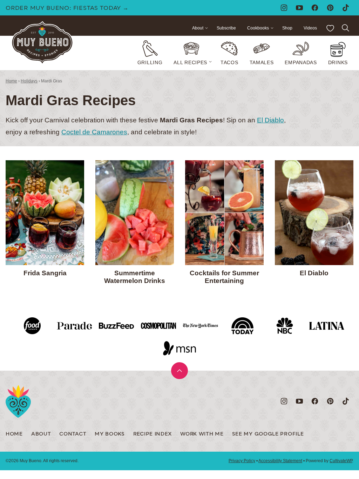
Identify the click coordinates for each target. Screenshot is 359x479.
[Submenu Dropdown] (210, 62)
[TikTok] (345, 7)
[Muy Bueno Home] (42, 43)
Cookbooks (258, 28)
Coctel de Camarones (94, 132)
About (197, 28)
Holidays (29, 81)
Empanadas (301, 62)
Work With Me (201, 434)
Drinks (338, 62)
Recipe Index (152, 434)
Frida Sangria (45, 273)
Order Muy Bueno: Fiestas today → (67, 8)
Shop (287, 28)
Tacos (229, 62)
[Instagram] (284, 7)
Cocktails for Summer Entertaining (224, 277)
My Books (110, 434)
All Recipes (190, 62)
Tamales (262, 62)
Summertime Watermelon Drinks (134, 277)
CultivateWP (341, 460)
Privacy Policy (242, 460)
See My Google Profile (268, 434)
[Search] (345, 28)
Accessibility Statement (280, 460)
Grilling (150, 62)
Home (11, 81)
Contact (72, 434)
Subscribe (226, 28)
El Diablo (270, 120)
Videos (310, 28)
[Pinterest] (330, 7)
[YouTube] (299, 7)
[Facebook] (315, 7)
